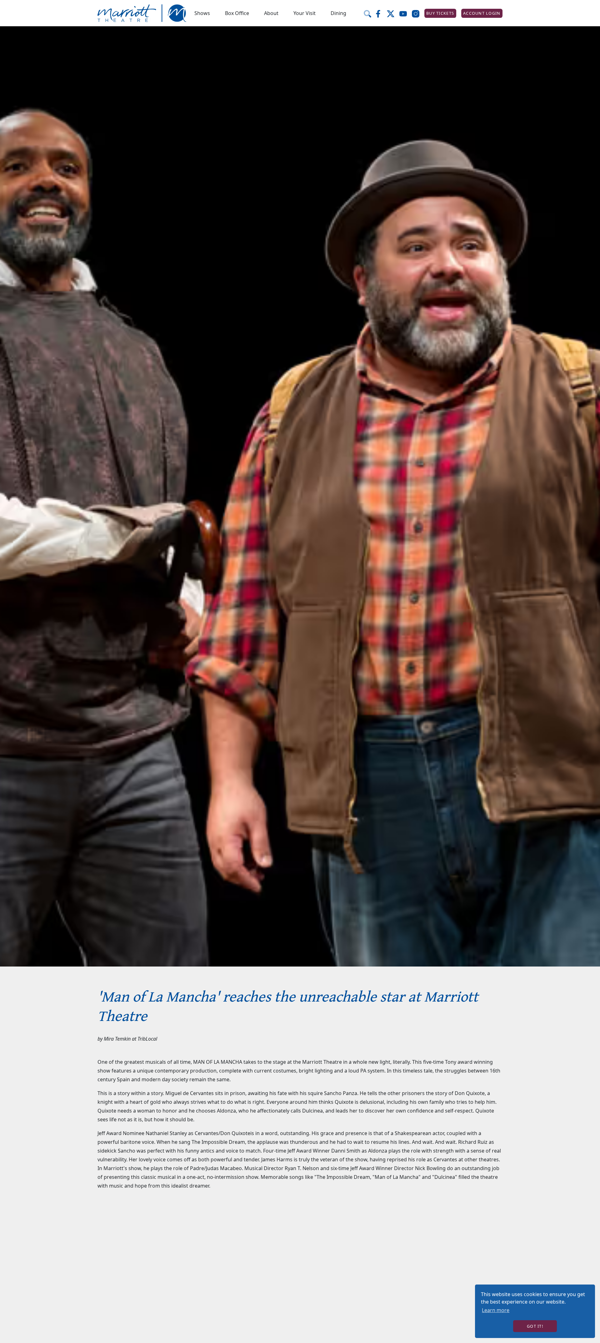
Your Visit (304, 13)
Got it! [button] (535, 1326)
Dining (338, 13)
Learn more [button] (495, 1310)
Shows (202, 13)
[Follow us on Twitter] (393, 13)
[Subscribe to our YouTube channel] (405, 13)
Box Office (237, 13)
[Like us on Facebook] (380, 13)
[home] (142, 13)
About (271, 13)
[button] (202, 13)
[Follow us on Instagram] (418, 13)
